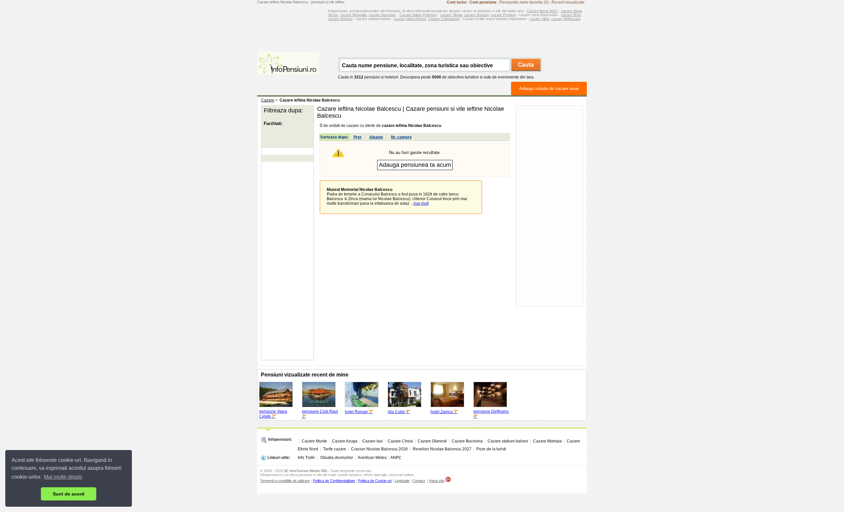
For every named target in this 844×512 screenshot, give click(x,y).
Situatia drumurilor (336, 457)
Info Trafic (306, 457)
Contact (418, 481)
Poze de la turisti (491, 449)
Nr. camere (401, 137)
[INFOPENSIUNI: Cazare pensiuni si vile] (288, 70)
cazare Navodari (382, 15)
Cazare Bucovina (467, 441)
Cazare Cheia (400, 441)
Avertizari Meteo (372, 457)
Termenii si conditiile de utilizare (285, 481)
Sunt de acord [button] (68, 494)
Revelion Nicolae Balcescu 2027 (442, 449)
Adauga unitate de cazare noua (549, 88)
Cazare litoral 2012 (542, 11)
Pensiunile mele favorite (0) (524, 2)
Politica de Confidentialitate (334, 481)
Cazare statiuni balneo (508, 441)
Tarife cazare (334, 449)
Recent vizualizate (568, 2)
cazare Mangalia (353, 15)
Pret (357, 137)
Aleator (376, 137)
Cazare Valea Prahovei (418, 15)
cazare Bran (571, 15)
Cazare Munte (314, 441)
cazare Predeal (503, 15)
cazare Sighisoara (565, 19)
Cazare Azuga (344, 441)
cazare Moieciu (340, 19)
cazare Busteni (476, 15)
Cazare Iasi (372, 441)
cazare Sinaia (451, 15)
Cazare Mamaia (547, 441)
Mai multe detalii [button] (63, 477)
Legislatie (402, 481)
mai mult (421, 203)
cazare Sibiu (539, 19)
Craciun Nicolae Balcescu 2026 (379, 449)
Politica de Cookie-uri (375, 481)
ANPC (396, 457)
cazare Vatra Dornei (410, 19)
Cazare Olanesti (432, 441)
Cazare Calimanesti (443, 19)
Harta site (436, 481)
